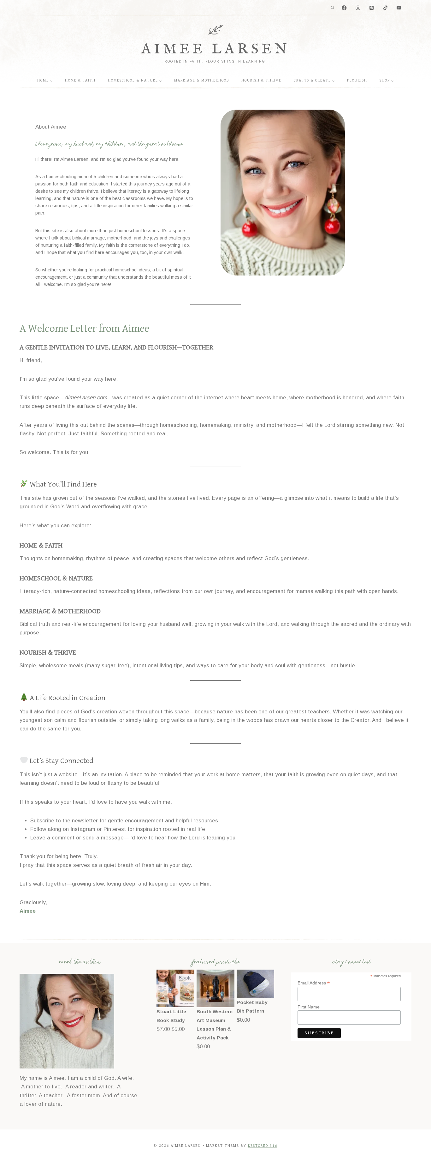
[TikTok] (385, 8)
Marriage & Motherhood (201, 80)
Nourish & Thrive (261, 80)
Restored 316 (262, 1146)
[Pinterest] (372, 8)
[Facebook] (344, 8)
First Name (309, 1006)
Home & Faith (80, 80)
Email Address (314, 983)
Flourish (357, 80)
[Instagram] (358, 8)
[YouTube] (399, 8)
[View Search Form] (332, 8)
